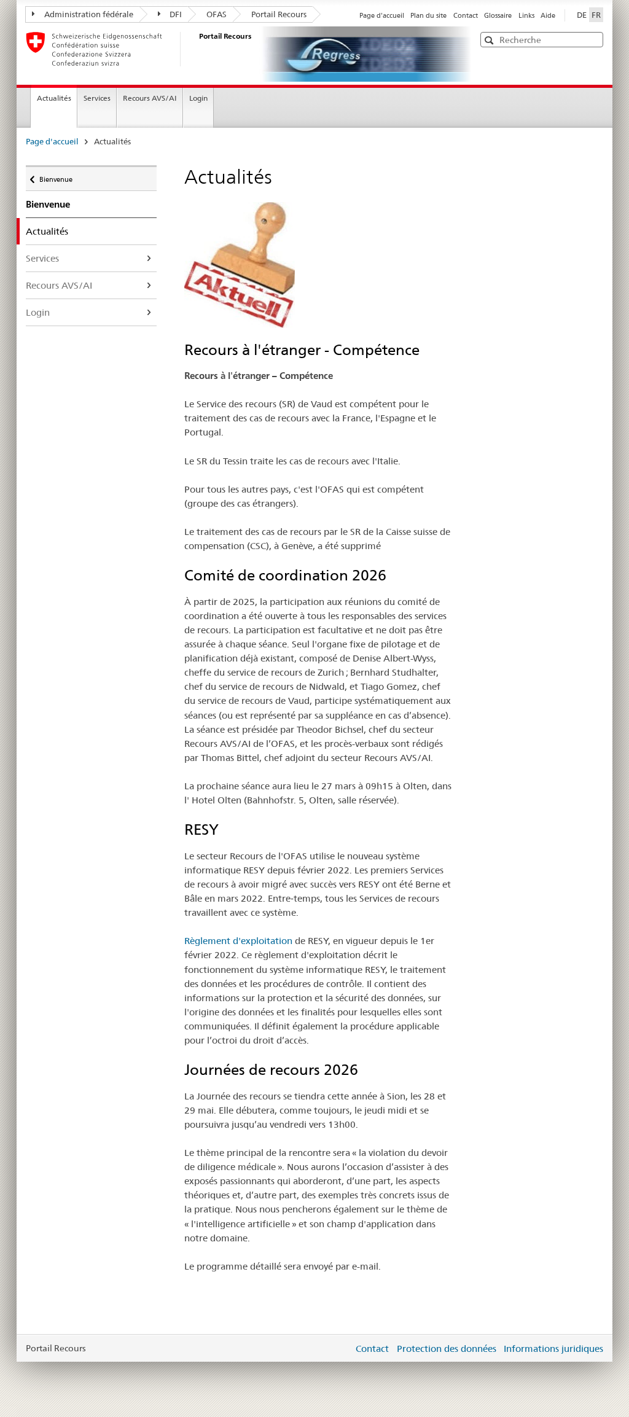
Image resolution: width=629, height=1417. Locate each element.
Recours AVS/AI (150, 98)
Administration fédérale (88, 14)
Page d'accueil (381, 15)
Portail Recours (279, 14)
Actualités (54, 98)
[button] (593, 39)
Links (526, 15)
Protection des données (446, 1348)
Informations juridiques (553, 1348)
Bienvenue (55, 176)
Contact (465, 15)
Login (198, 98)
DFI (176, 14)
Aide (548, 15)
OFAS (216, 14)
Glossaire (498, 15)
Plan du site (428, 15)
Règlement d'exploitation (238, 941)
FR (596, 15)
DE (582, 15)
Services (97, 98)
